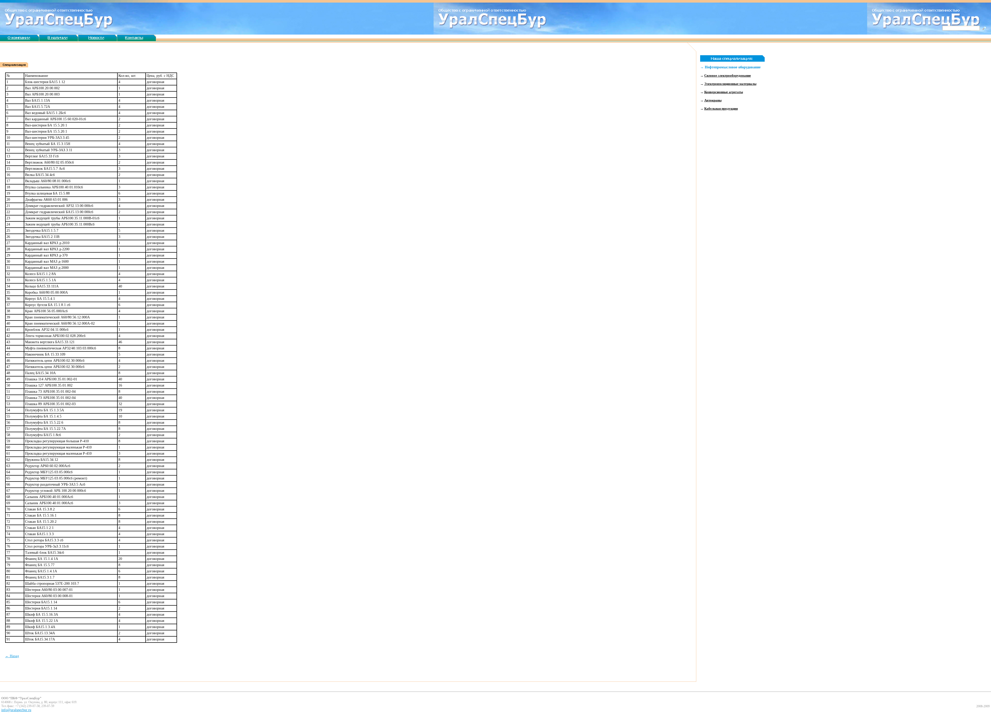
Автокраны (713, 100)
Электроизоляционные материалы (730, 84)
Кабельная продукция (721, 108)
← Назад (12, 656)
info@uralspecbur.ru (16, 710)
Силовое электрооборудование (727, 75)
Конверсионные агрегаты (723, 92)
